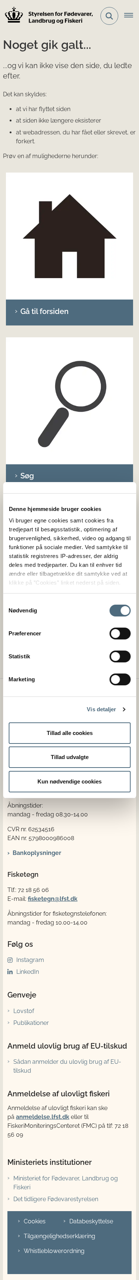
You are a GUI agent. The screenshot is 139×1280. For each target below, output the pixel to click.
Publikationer (31, 1022)
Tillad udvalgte (70, 757)
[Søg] (69, 400)
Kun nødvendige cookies (69, 781)
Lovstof (23, 1011)
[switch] (119, 633)
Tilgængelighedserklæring (59, 1236)
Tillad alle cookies (70, 733)
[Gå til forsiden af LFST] (46, 16)
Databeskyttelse (91, 1221)
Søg (27, 475)
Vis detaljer (101, 709)
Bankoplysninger (37, 852)
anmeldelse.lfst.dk (42, 1116)
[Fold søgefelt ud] (109, 16)
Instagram (30, 959)
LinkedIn (27, 971)
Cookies (35, 1221)
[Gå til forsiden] (69, 236)
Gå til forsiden (44, 311)
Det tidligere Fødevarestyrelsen (55, 1199)
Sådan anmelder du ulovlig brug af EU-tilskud (67, 1066)
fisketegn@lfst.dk (52, 898)
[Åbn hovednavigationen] (131, 15)
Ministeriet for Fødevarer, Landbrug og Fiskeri (65, 1183)
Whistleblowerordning (54, 1250)
